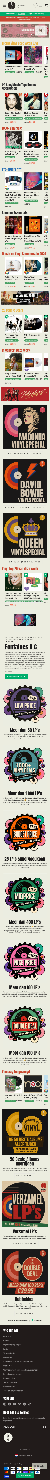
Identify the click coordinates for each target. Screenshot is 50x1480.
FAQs (5, 1349)
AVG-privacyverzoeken (13, 1391)
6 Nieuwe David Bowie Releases (24, 508)
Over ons (7, 1336)
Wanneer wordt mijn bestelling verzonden (20, 1370)
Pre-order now (16, 676)
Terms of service (10, 1382)
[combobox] (25, 5)
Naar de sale (24, 1176)
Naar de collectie (25, 1243)
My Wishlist (8, 1357)
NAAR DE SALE (24, 1313)
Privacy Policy (9, 1386)
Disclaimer (7, 1366)
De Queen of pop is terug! (24, 454)
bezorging (21, 14)
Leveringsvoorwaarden (13, 1374)
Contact (6, 1340)
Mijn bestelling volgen (12, 1345)
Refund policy (9, 1378)
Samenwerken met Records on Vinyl (18, 1361)
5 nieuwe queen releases (25, 562)
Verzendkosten (9, 1353)
